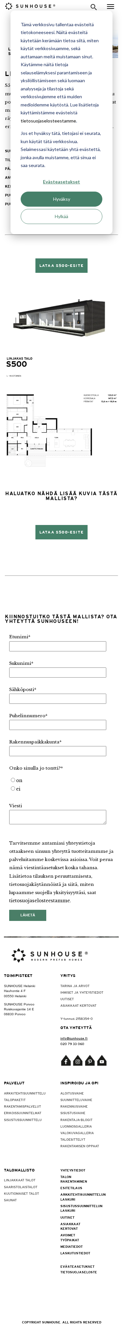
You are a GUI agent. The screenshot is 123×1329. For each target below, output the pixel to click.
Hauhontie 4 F (15, 991)
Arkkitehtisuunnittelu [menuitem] (25, 1093)
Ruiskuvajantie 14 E (19, 1009)
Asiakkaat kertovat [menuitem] (78, 1005)
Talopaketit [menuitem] (15, 1100)
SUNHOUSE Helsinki (19, 986)
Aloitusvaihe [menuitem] (72, 1093)
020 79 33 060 (72, 1044)
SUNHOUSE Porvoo (19, 1004)
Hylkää (61, 216)
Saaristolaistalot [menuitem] (20, 1187)
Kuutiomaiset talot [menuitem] (21, 1193)
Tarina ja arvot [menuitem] (75, 986)
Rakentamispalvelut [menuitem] (22, 1106)
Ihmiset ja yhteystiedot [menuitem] (81, 992)
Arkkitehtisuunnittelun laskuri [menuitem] (74, 1196)
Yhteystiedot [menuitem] (72, 1170)
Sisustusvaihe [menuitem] (72, 1113)
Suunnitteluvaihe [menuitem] (76, 1100)
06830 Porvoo (15, 1014)
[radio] (60, 781)
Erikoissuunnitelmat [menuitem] (22, 1113)
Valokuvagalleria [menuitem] (77, 1133)
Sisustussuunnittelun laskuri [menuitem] (74, 1208)
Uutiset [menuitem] (67, 999)
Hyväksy (61, 199)
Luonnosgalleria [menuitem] (76, 1126)
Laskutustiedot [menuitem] (74, 1253)
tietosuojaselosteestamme (48, 120)
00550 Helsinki (15, 996)
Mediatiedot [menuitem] (71, 1246)
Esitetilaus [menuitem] (71, 1188)
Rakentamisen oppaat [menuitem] (79, 1146)
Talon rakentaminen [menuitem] (73, 1179)
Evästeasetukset (61, 181)
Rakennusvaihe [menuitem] (74, 1106)
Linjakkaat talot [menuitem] (19, 1180)
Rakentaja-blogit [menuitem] (76, 1120)
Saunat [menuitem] (10, 1200)
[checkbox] (60, 785)
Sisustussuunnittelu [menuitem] (23, 1120)
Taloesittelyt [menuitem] (72, 1139)
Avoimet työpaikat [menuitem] (69, 1237)
